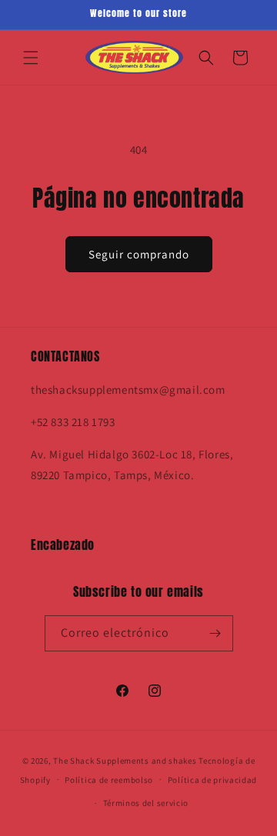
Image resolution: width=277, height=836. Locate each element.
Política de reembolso (109, 779)
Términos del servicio (146, 803)
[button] (31, 58)
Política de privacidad (212, 779)
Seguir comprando (138, 254)
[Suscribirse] (215, 633)
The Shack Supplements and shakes (126, 760)
